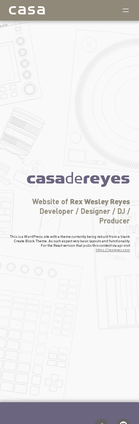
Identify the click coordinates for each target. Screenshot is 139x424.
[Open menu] (125, 10)
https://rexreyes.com (113, 249)
